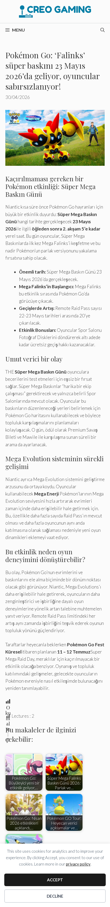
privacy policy (78, 864)
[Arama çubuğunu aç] (102, 30)
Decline (55, 896)
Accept (55, 879)
